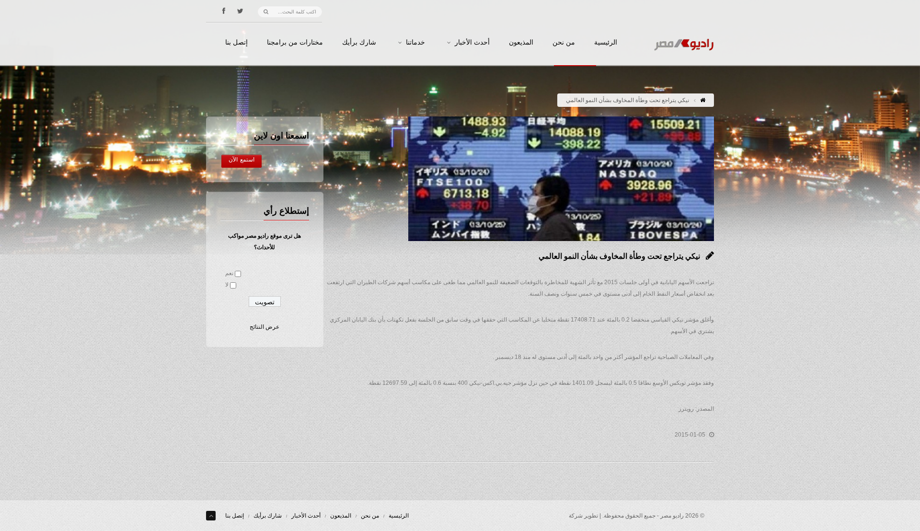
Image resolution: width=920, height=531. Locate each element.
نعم (229, 273)
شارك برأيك (359, 42)
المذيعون (521, 42)
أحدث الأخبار (472, 42)
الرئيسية (605, 42)
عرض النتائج (264, 326)
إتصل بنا (236, 42)
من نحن (563, 42)
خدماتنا (415, 42)
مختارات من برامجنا (295, 42)
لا (227, 284)
